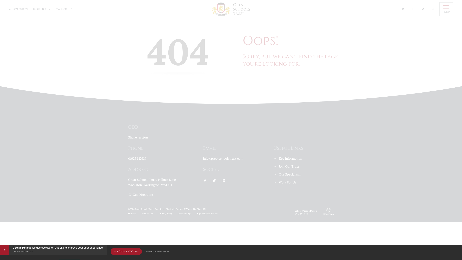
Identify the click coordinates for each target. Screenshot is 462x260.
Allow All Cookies (126, 251)
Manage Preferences (157, 251)
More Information (23, 252)
